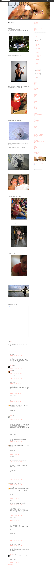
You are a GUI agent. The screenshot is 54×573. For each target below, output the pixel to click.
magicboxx (36, 139)
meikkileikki (36, 88)
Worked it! (37, 63)
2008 (36, 77)
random (35, 82)
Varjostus (35, 29)
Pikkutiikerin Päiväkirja (37, 145)
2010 (36, 35)
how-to (35, 91)
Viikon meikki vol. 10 (39, 55)
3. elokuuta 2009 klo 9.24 (15, 401)
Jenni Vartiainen (36, 120)
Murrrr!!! (37, 45)
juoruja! (35, 136)
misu (11, 444)
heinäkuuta (38, 67)
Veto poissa (38, 48)
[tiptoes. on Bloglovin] (38, 169)
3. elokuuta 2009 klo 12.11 (16, 432)
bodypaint (35, 97)
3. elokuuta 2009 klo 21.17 (16, 479)
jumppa (35, 106)
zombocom (36, 153)
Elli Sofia (11, 365)
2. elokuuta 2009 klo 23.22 (16, 355)
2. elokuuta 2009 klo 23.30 (16, 373)
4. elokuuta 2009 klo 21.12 (16, 520)
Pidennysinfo (36, 23)
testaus (35, 94)
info (34, 85)
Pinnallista (37, 52)
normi (35, 83)
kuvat (35, 84)
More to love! (36, 148)
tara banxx (36, 149)
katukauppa (36, 140)
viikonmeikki (36, 100)
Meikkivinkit (36, 22)
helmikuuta (38, 74)
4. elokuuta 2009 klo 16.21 (16, 515)
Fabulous (35, 142)
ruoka (35, 95)
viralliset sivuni (36, 152)
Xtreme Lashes (36, 122)
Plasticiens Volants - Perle (40, 51)
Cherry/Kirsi (12, 554)
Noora (11, 370)
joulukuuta (38, 37)
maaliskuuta (38, 73)
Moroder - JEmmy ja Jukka (38, 134)
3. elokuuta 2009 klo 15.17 (16, 454)
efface (11, 415)
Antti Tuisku (36, 113)
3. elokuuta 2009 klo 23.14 (16, 484)
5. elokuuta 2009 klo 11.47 (16, 545)
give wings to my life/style (38, 135)
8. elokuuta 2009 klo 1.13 (15, 562)
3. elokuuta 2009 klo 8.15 (15, 383)
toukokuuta (38, 70)
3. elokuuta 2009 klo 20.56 (16, 467)
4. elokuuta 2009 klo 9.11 (15, 498)
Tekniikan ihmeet (38, 59)
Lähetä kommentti (11, 564)
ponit (35, 116)
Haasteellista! (11, 22)
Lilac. (37, 60)
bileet (35, 89)
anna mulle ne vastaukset (38, 114)
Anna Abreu (36, 101)
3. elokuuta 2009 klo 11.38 (16, 413)
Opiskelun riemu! (38, 64)
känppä (35, 108)
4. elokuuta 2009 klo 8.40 (15, 492)
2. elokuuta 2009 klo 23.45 (16, 378)
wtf (34, 119)
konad (35, 125)
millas (11, 404)
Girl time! (37, 56)
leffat (35, 127)
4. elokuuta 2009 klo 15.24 (16, 504)
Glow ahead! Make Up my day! (39, 141)
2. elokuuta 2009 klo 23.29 (16, 368)
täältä (10, 341)
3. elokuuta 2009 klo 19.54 (16, 461)
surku (35, 96)
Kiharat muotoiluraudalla (38, 28)
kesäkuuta (38, 69)
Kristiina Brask (36, 121)
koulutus (35, 126)
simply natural (36, 128)
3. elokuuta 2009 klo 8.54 (15, 393)
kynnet (35, 115)
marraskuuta (38, 39)
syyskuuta (38, 41)
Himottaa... (37, 44)
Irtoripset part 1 (36, 27)
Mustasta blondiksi (37, 24)
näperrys (35, 112)
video (35, 109)
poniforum (35, 147)
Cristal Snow (36, 103)
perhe (35, 90)
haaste (35, 102)
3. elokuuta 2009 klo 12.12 (16, 441)
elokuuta (37, 43)
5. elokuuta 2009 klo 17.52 (16, 557)
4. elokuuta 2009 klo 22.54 (16, 540)
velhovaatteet (36, 107)
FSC (35, 146)
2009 (36, 36)
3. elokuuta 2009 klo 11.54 (16, 419)
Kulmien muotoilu (37, 30)
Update (37, 49)
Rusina (11, 487)
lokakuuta (37, 40)
